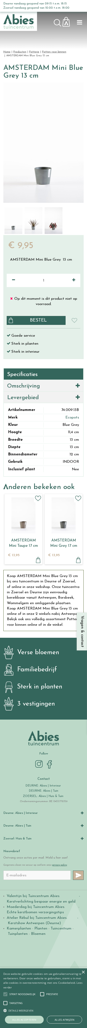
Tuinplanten (18, 934)
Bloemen (38, 934)
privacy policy (59, 865)
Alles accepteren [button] (24, 1019)
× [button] (83, 972)
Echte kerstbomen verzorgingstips (35, 912)
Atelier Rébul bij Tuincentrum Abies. (37, 918)
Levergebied (23, 397)
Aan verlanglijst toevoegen (38, 498)
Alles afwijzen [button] (65, 1019)
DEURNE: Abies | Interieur (43, 785)
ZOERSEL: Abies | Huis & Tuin (43, 796)
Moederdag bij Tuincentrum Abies (35, 907)
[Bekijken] (68, 20)
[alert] (43, 998)
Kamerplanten (19, 928)
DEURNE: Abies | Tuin (43, 790)
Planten (40, 928)
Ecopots (72, 417)
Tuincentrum (61, 928)
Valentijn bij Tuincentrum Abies (33, 896)
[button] (22, 994)
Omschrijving (23, 386)
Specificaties (22, 374)
